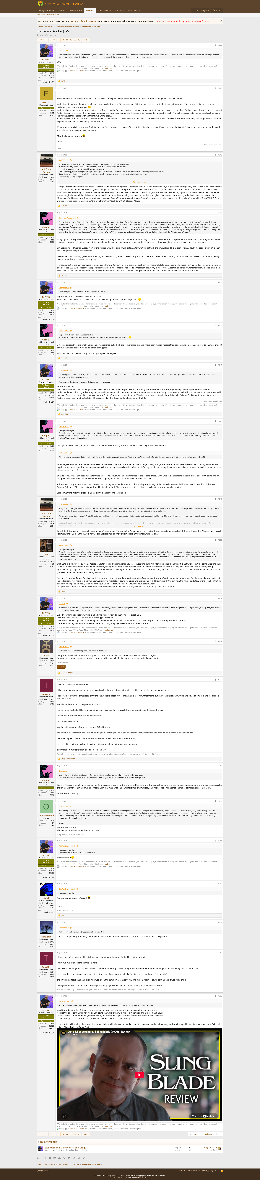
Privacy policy (207, 1170)
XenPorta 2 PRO (119, 1178)
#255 (220, 801)
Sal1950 (48, 1150)
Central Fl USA (48, 82)
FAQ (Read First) (46, 10)
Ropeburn (213, 1150)
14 (67, 40)
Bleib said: (63, 771)
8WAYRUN (142, 1178)
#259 (220, 952)
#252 (220, 641)
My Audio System (108, 68)
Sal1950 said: (64, 160)
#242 (220, 88)
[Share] (215, 45)
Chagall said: (64, 287)
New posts (41, 15)
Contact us (181, 1170)
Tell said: (62, 50)
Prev (41, 40)
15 (71, 40)
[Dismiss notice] (221, 21)
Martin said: (63, 806)
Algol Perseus (49, 912)
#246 (220, 325)
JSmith (41, 35)
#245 (220, 282)
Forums (90, 10)
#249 (220, 499)
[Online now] (46, 895)
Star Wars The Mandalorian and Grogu (65, 1147)
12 (58, 40)
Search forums (53, 15)
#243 (220, 155)
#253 (220, 680)
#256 (220, 841)
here (161, 21)
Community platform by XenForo (115, 1175)
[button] (110, 10)
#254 (220, 765)
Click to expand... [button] (139, 182)
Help (217, 1170)
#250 (220, 540)
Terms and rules (194, 1170)
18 (79, 40)
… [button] (50, 40)
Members (132, 10)
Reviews (61, 10)
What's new (103, 10)
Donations (119, 10)
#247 (220, 365)
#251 (220, 598)
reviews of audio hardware (85, 21)
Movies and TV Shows (71, 1150)
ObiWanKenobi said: (67, 846)
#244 (220, 213)
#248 (220, 421)
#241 (220, 45)
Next (85, 40)
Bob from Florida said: (67, 218)
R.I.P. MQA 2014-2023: (76, 70)
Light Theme (44, 1170)
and (67, 673)
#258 (220, 922)
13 (63, 40)
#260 (220, 996)
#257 (220, 884)
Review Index (75, 10)
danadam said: (65, 1001)
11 (54, 40)
